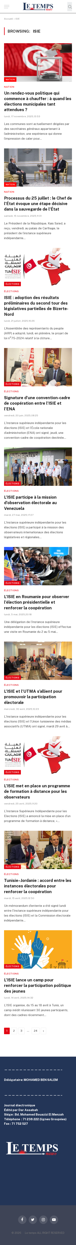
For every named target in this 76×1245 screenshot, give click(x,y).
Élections (12, 284)
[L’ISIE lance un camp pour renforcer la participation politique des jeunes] (38, 949)
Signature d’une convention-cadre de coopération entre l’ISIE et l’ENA (37, 403)
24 (35, 1030)
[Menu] (6, 6)
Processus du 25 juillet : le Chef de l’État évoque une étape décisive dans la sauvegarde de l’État (38, 204)
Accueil (8, 18)
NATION (10, 79)
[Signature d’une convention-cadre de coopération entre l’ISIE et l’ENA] (38, 367)
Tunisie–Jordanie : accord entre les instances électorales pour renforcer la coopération (37, 886)
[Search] (69, 6)
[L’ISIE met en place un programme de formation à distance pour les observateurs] (38, 755)
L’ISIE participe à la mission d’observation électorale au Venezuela (30, 503)
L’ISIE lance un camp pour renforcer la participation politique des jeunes (37, 985)
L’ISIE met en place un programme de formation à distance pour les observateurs (37, 791)
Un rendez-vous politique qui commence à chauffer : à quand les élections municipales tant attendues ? (37, 101)
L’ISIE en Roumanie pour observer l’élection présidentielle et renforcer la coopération (36, 602)
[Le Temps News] (38, 6)
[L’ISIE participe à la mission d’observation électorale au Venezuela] (38, 466)
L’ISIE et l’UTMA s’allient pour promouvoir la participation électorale (33, 697)
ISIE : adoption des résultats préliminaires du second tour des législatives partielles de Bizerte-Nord (36, 306)
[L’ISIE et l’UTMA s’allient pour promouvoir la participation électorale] (38, 661)
